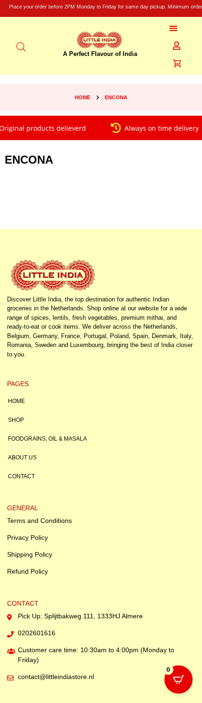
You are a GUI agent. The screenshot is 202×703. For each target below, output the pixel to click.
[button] (173, 28)
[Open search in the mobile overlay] (21, 46)
